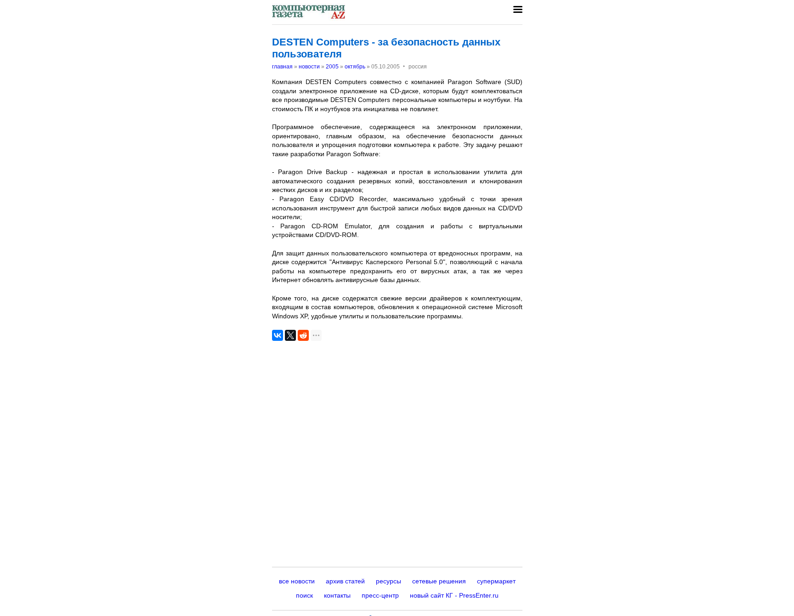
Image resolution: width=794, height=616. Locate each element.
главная (282, 66)
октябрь (355, 66)
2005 (332, 66)
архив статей (345, 581)
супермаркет (496, 581)
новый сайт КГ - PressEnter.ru (454, 595)
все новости (297, 581)
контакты (337, 595)
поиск (304, 595)
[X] (290, 335)
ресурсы (388, 581)
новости (309, 66)
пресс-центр (380, 595)
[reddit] (303, 335)
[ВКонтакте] (277, 335)
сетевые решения (439, 581)
